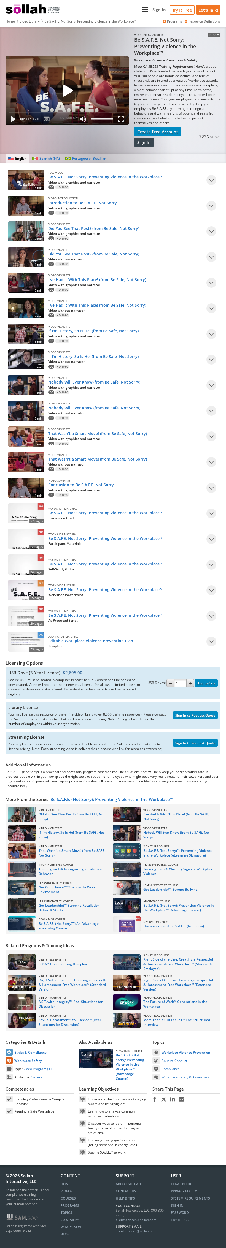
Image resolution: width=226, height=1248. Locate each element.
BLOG (65, 1234)
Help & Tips (125, 1198)
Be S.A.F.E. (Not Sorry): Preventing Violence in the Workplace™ (111, 799)
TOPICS (66, 1212)
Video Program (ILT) (38, 1069)
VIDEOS (66, 1191)
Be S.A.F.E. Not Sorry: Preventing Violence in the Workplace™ (90, 21)
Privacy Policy (184, 1191)
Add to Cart (206, 683)
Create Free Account (157, 131)
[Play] (12, 120)
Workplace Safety (28, 1060)
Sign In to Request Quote (195, 715)
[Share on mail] (181, 1099)
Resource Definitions (204, 21)
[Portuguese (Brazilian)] (86, 158)
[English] (17, 158)
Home (10, 21)
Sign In (144, 142)
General (37, 1077)
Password (180, 1212)
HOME (66, 1184)
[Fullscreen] (122, 120)
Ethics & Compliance (30, 1052)
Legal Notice (182, 1184)
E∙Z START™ (70, 1219)
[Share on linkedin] (172, 1099)
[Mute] (83, 120)
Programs (174, 21)
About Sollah (128, 1184)
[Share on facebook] (154, 1099)
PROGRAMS (70, 1205)
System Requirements (190, 1198)
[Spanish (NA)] (45, 158)
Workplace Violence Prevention (186, 1052)
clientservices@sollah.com (136, 1219)
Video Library (30, 21)
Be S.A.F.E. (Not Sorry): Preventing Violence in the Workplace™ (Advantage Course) (130, 1067)
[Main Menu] (106, 9)
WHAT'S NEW (71, 1227)
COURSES (68, 1198)
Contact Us (126, 1191)
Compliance (171, 1069)
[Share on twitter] (163, 1099)
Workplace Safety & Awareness (185, 1077)
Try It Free (182, 10)
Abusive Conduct (174, 1060)
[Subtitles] (47, 120)
